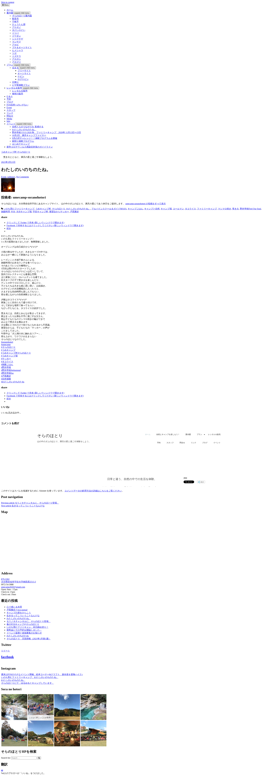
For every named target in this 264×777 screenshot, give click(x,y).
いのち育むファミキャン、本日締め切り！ (27, 627)
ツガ (14, 53)
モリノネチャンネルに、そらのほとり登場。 (30, 503)
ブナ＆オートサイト (22, 47)
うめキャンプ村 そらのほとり (15, 152)
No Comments (22, 177)
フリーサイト (24, 70)
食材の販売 (17, 94)
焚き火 (235, 209)
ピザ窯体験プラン (21, 85)
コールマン (178, 209)
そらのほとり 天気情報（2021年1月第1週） (29, 638)
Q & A (10, 96)
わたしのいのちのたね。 (24, 129)
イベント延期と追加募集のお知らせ (24, 633)
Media (9, 119)
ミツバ (15, 33)
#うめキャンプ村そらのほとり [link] (16, 353)
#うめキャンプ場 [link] (9, 356)
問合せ (10, 116)
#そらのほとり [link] (8, 347)
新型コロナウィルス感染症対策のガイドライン (30, 147)
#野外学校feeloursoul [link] (11, 370)
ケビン (21, 76)
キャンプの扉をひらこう (19, 613)
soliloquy (11, 177)
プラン (10, 65)
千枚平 (15, 21)
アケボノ (16, 27)
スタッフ (11, 110)
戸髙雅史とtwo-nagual (17, 610)
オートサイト (24, 73)
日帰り (15, 82)
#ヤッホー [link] (6, 359)
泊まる (15, 68)
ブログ (10, 102)
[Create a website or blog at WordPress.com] (2, 770)
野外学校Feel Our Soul (250, 209)
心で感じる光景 (14, 607)
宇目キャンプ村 (40, 211)
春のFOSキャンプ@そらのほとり (23, 624)
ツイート (5, 651)
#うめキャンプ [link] (8, 350)
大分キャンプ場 (24, 211)
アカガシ (16, 59)
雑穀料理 (5, 211)
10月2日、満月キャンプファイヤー (29, 135)
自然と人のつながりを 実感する (27, 126)
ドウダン (16, 36)
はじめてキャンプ (21, 144)
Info (8, 121)
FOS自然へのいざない (17, 105)
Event (9, 107)
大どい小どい (18, 30)
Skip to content (7, 2)
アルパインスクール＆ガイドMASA (109, 209)
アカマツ (16, 62)
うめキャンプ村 (43, 209)
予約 (9, 99)
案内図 (10, 13)
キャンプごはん (135, 209)
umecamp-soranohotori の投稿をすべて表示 (145, 203)
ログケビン (23, 79)
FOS (13, 211)
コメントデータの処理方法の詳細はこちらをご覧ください (93, 491)
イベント (11, 124)
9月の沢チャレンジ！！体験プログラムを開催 (34, 138)
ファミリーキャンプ (207, 209)
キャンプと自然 (152, 209)
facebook (7, 657)
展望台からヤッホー (59, 211)
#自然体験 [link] (6, 379)
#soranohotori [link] (7, 342)
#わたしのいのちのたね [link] (12, 382)
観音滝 (15, 18)
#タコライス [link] (7, 361)
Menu (6, 5)
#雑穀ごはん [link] (7, 364)
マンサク (16, 42)
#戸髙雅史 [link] (6, 376)
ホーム (10, 10)
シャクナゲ (17, 39)
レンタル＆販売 (14, 88)
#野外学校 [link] (6, 367)
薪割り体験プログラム (23, 141)
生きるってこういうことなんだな (23, 506)
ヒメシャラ (17, 50)
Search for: (6, 758)
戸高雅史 (74, 211)
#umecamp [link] (6, 344)
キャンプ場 (166, 209)
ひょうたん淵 (18, 24)
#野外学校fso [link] (7, 373)
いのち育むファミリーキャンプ (19, 209)
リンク (10, 113)
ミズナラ (16, 56)
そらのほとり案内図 (22, 16)
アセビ (15, 44)
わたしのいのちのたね (18, 636)
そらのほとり (58, 209)
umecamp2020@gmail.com (13, 587)
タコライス (190, 209)
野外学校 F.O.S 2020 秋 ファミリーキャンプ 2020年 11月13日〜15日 (46, 132)
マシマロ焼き (224, 209)
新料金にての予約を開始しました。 (24, 630)
